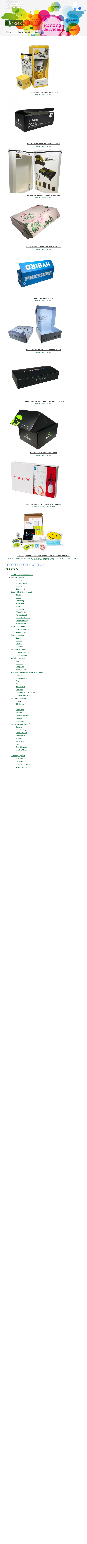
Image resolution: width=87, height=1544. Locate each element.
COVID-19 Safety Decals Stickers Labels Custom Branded (44, 556)
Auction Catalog (21, 583)
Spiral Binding (21, 624)
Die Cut (18, 598)
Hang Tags (20, 710)
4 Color (18, 595)
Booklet (19, 641)
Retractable (20, 741)
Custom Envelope (22, 652)
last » (40, 565)
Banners (19, 727)
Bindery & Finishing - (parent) (21, 592)
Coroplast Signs (21, 730)
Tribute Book (20, 589)
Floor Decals (20, 736)
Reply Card (20, 667)
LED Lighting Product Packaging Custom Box (43, 401)
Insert (18, 661)
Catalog (19, 644)
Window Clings (21, 750)
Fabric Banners (21, 733)
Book (18, 638)
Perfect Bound (21, 615)
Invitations (19, 664)
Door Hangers (21, 707)
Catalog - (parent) (17, 635)
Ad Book (19, 581)
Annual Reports (21, 678)
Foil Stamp (20, 604)
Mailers (18, 684)
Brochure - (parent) (18, 626)
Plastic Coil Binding (23, 618)
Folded (18, 606)
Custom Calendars (22, 695)
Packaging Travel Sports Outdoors (43, 195)
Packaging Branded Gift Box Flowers (43, 247)
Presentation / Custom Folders (27, 693)
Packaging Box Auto (43, 298)
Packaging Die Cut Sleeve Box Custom (43, 504)
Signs (18, 744)
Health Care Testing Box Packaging (43, 144)
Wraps (18, 753)
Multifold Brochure (22, 629)
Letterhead (20, 761)
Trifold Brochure (22, 632)
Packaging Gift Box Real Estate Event (43, 350)
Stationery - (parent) (18, 756)
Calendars (19, 675)
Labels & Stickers (22, 715)
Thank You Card (21, 767)
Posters (19, 738)
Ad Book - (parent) (17, 578)
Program (19, 586)
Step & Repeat (21, 747)
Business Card (21, 759)
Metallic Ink (20, 609)
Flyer (18, 681)
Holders (19, 713)
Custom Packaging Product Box (43, 92)
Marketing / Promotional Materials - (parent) (27, 672)
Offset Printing (21, 612)
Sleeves (19, 718)
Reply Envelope (21, 655)
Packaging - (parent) (22, 32)
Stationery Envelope (23, 764)
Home (8, 32)
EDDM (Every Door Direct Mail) (22, 575)
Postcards (19, 690)
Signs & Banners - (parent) (20, 724)
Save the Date (21, 670)
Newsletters (20, 687)
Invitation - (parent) (18, 658)
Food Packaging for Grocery (43, 453)
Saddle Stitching (22, 621)
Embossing (20, 601)
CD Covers (20, 704)
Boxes (18, 701)
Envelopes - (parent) (18, 649)
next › (33, 565)
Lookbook (19, 647)
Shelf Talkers (20, 721)
